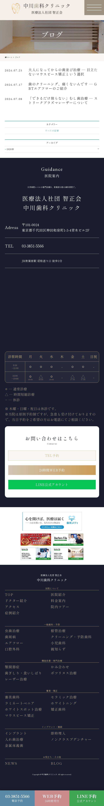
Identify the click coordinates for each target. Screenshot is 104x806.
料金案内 (58, 600)
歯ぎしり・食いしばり (23, 672)
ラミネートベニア (20, 703)
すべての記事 (52, 130)
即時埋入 (58, 733)
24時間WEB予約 (52, 470)
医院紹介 (58, 594)
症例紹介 (12, 612)
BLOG (56, 763)
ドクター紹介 (16, 600)
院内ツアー (60, 606)
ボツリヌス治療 (64, 672)
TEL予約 (52, 455)
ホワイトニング (64, 703)
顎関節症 (12, 666)
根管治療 (58, 630)
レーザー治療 (16, 679)
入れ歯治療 (14, 739)
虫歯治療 (12, 630)
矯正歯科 (58, 709)
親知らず (58, 649)
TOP (9, 594)
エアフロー (14, 642)
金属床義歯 (14, 745)
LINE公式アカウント (52, 484)
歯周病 (10, 636)
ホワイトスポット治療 (23, 709)
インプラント (16, 733)
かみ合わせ (60, 666)
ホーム (9, 57)
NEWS (11, 763)
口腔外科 (12, 649)
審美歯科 (12, 697)
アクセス (12, 606)
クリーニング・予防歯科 (71, 636)
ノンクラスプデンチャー (71, 739)
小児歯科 (58, 642)
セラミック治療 (64, 697)
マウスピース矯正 (20, 715)
